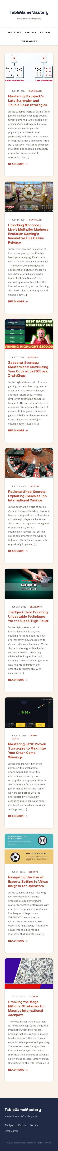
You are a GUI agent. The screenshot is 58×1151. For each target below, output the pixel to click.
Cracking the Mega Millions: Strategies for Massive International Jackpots (26, 1008)
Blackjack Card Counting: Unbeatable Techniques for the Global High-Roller (28, 616)
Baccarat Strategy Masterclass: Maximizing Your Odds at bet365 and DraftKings (28, 369)
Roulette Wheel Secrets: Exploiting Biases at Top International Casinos (27, 495)
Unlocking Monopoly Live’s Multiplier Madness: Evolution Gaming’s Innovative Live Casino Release (28, 234)
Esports (30, 32)
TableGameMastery (29, 12)
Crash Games (29, 41)
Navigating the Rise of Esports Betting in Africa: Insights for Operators (28, 881)
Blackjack (14, 32)
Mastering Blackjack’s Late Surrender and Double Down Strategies (27, 100)
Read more (16, 164)
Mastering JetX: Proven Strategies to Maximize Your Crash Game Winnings (27, 750)
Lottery (45, 32)
